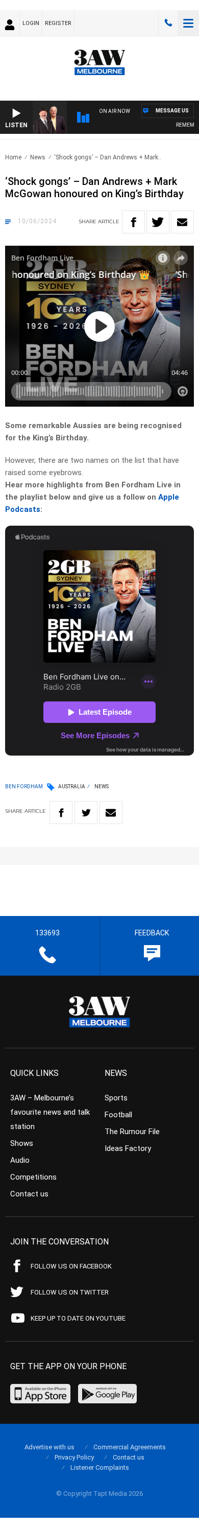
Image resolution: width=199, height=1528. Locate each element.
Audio (20, 1160)
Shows (21, 1143)
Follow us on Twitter (70, 1292)
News (37, 157)
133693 (168, 23)
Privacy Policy (74, 1457)
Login (30, 23)
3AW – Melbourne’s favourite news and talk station (50, 1112)
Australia (71, 786)
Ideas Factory (128, 1148)
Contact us (29, 1193)
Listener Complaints (99, 1467)
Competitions (33, 1177)
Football (118, 1114)
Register (58, 23)
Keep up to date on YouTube (78, 1318)
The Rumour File (132, 1131)
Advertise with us (49, 1447)
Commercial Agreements (129, 1447)
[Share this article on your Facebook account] (133, 221)
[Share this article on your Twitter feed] (157, 221)
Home (13, 157)
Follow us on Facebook (71, 1266)
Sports (116, 1097)
